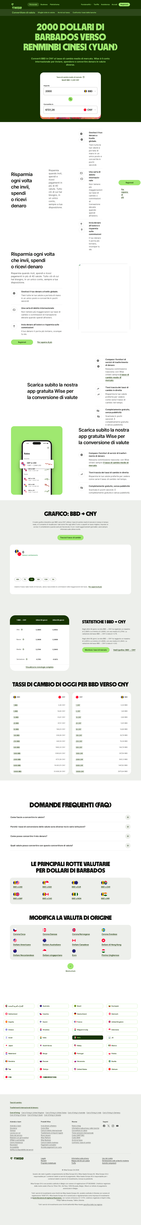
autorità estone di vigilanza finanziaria (47, 1198)
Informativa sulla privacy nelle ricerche (85, 1128)
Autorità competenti (109, 1163)
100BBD (16, 735)
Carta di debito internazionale (51, 1130)
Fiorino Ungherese (110, 955)
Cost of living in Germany (111, 1113)
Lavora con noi (15, 1133)
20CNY (78, 723)
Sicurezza (13, 1128)
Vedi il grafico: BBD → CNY (124, 650)
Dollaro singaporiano (52, 955)
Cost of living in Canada (52, 1115)
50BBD (16, 729)
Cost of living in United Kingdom (32, 1113)
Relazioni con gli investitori (19, 1138)
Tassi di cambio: (16, 1102)
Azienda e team (15, 1126)
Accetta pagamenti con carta (51, 1147)
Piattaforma (54, 4)
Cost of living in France (18, 1115)
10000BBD (17, 771)
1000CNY (79, 753)
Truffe (73, 1163)
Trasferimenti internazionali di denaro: (24, 1107)
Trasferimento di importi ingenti (52, 1133)
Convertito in (48, 104)
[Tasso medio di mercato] (83, 77)
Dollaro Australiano (52, 945)
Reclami (43, 1161)
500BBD (16, 747)
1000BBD (16, 753)
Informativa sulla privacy (80, 1158)
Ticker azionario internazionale (82, 1133)
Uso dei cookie (107, 1158)
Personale (33, 4)
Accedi (114, 4)
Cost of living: (15, 1113)
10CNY (78, 717)
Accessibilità (14, 1147)
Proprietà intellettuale (48, 1163)
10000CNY (80, 771)
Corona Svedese (109, 934)
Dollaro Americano (22, 945)
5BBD (15, 711)
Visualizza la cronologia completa (39, 667)
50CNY (78, 729)
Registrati (124, 4)
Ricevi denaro (46, 1135)
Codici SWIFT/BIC (78, 1135)
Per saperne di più (122, 193)
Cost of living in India (93, 1113)
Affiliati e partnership (17, 1140)
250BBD (16, 741)
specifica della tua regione (92, 1204)
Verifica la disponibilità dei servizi (21, 1150)
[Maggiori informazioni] (21, 629)
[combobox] (89, 91)
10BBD (16, 717)
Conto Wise (45, 1128)
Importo (47, 86)
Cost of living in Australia (76, 1113)
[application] (30, 567)
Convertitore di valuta (79, 1130)
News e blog (76, 1126)
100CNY (79, 735)
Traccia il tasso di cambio (70, 537)
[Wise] (17, 4)
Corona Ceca (19, 934)
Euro (74, 955)
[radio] (17, 579)
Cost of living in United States (55, 1113)
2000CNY (79, 759)
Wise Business (46, 1140)
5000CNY (79, 765)
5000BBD (17, 765)
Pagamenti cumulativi (48, 1145)
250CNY (79, 741)
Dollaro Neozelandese (23, 955)
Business (44, 4)
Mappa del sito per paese (80, 1161)
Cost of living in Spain (35, 1115)
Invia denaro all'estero (48, 1126)
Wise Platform (46, 1138)
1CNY (78, 705)
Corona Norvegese (81, 934)
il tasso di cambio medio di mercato (117, 377)
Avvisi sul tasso (77, 1140)
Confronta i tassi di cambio (81, 1142)
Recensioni (14, 1145)
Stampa (13, 1130)
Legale (43, 1158)
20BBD (16, 723)
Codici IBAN (76, 1138)
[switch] (70, 99)
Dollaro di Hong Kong (111, 945)
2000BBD (17, 759)
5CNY (78, 711)
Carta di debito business (49, 1142)
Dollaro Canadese (80, 945)
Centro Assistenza (16, 1142)
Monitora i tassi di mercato (96, 650)
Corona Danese (50, 934)
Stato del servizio (16, 1135)
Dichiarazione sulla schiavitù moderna (115, 1161)
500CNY (79, 747)
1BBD (15, 705)
